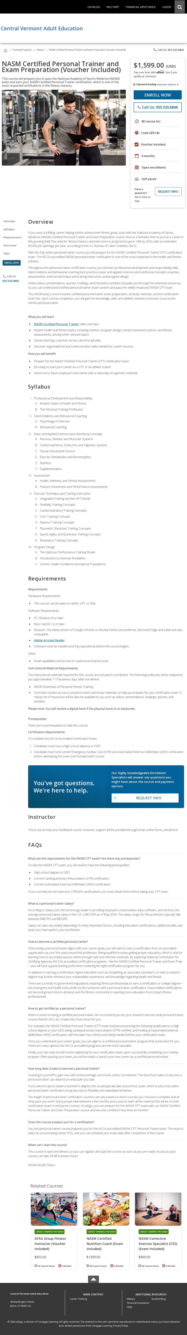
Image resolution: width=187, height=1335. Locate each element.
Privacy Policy (120, 1325)
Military (131, 1298)
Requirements (12, 237)
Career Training (78, 1298)
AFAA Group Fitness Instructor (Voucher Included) (50, 1243)
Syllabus (8, 229)
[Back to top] (93, 1293)
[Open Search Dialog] (180, 6)
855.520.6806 (11, 281)
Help (129, 1306)
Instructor (10, 245)
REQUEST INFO (168, 192)
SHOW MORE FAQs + (42, 1165)
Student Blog (158, 1298)
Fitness (40, 49)
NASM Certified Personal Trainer (56, 324)
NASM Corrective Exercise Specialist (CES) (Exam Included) (158, 1243)
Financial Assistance (138, 1302)
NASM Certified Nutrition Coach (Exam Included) (105, 1243)
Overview (9, 221)
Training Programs (22, 49)
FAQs (6, 253)
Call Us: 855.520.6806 (168, 50)
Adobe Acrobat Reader (49, 640)
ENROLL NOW (157, 95)
